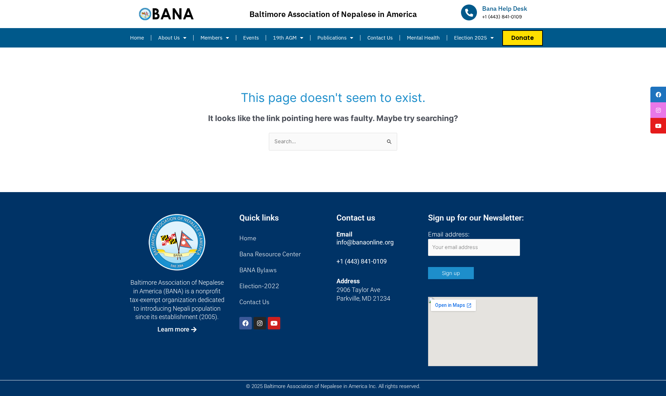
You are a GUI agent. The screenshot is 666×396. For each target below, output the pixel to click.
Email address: (449, 234)
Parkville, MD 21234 (363, 298)
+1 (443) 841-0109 (361, 261)
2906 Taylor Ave (358, 289)
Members (211, 37)
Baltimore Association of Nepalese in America (333, 14)
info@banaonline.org (365, 242)
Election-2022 (259, 286)
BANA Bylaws (258, 270)
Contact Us (380, 37)
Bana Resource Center (270, 254)
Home (137, 37)
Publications (332, 37)
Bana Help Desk (504, 8)
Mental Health (423, 37)
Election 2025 (470, 37)
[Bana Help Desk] (469, 12)
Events (251, 37)
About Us (169, 37)
